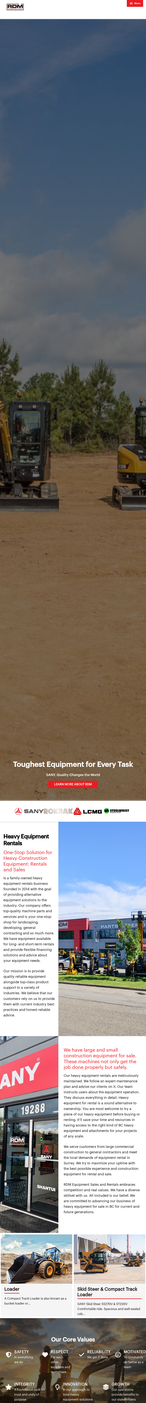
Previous (6, 1275)
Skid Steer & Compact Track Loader (34, 1292)
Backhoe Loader (94, 1289)
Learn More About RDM (73, 784)
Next (140, 1275)
